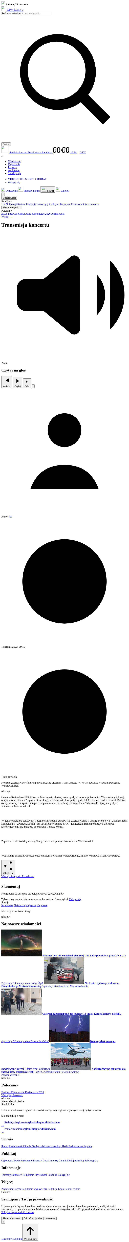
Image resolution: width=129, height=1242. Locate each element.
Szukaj (6, 144)
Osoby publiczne (41, 1146)
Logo (61, 1189)
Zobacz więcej (10, 1074)
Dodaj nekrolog (75, 1160)
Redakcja (53, 1189)
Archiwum (7, 1189)
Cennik (63, 1160)
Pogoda (87, 1146)
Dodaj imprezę (50, 1160)
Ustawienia (50, 1218)
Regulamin (29, 1174)
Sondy (28, 1146)
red (10, 516)
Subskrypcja (91, 1160)
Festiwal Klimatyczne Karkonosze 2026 (22, 1092)
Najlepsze (31, 905)
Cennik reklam (72, 1189)
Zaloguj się (75, 899)
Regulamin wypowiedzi (35, 1189)
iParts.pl (6, 1146)
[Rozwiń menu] (2, 156)
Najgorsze (42, 905)
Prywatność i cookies (46, 1174)
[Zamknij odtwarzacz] (33, 386)
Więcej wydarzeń (12, 1095)
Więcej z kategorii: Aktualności (17, 876)
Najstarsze (19, 905)
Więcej (6, 216)
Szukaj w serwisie (10, 13)
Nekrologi (56, 1146)
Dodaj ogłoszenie (23, 1160)
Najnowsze (7, 905)
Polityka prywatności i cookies (17, 1212)
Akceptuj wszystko (12, 1218)
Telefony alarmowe (12, 1174)
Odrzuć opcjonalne (33, 1218)
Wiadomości (17, 1146)
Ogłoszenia (7, 1160)
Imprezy (37, 1160)
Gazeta (17, 1189)
